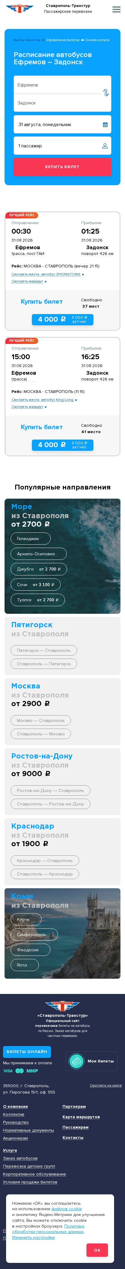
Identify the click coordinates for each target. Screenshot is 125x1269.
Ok (97, 1250)
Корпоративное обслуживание (34, 1174)
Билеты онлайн (27, 1051)
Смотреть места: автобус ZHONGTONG (46, 274)
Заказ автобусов (20, 1158)
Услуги (10, 1150)
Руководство (16, 1122)
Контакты (72, 1137)
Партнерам (74, 1106)
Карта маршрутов (81, 1116)
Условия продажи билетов (30, 1182)
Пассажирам (75, 1127)
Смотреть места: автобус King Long (42, 400)
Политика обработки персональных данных (48, 1229)
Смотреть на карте (106, 1085)
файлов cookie (67, 1208)
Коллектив (13, 1114)
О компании (15, 1106)
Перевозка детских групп (29, 1166)
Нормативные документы (28, 1130)
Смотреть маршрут (27, 281)
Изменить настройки (33, 1237)
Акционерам (15, 1138)
